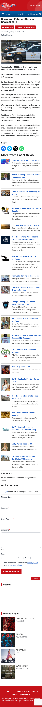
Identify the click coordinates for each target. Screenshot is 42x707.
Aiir (22, 702)
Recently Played (11, 613)
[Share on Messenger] (9, 148)
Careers (7, 691)
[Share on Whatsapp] (21, 148)
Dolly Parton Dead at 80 (22, 444)
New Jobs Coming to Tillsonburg (25, 276)
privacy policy (32, 563)
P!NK (17, 653)
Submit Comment (11, 571)
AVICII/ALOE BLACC (23, 669)
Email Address (7, 519)
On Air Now (34, 6)
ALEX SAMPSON (22, 637)
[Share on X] (15, 148)
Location (5, 508)
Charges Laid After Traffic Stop (25, 160)
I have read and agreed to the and (21, 564)
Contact (15, 694)
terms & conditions (15, 565)
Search (35, 579)
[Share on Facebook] (3, 148)
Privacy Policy (31, 691)
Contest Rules (18, 691)
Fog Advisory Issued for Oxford (25, 225)
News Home (9, 27)
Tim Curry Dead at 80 (21, 367)
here (22, 133)
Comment (5, 530)
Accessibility (25, 694)
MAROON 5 (20, 621)
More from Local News (26, 27)
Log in (5, 491)
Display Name (7, 497)
